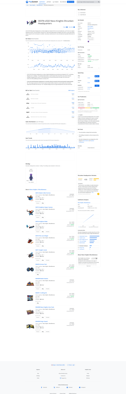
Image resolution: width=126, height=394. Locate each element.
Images (64, 27)
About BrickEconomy (63, 373)
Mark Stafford (86, 140)
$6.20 (73, 237)
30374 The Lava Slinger (41, 236)
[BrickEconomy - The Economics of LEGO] (32, 2)
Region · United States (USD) (59, 364)
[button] (70, 40)
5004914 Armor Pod (41, 264)
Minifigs (38, 375)
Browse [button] (43, 1)
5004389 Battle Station (41, 278)
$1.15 (73, 281)
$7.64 (73, 294)
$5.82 (73, 209)
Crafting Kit (82, 249)
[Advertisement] (50, 12)
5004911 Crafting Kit (41, 293)
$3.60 (73, 309)
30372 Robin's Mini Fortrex (43, 193)
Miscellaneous (39, 5)
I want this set (66, 203)
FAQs (88, 373)
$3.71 (73, 195)
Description (71, 27)
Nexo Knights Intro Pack (84, 239)
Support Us (64, 378)
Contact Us (63, 375)
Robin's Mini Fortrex (83, 236)
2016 (39, 196)
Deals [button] (49, 1)
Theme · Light (72, 364)
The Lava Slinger (82, 241)
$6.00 (73, 252)
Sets (27, 5)
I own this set (66, 201)
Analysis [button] (56, 1)
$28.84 (72, 266)
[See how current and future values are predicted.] (98, 67)
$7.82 (73, 223)
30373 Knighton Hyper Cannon (44, 207)
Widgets (88, 375)
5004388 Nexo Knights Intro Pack (44, 307)
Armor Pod (82, 247)
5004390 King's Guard (41, 321)
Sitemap (88, 378)
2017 (39, 225)
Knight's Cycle (82, 237)
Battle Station (82, 242)
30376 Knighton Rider (41, 221)
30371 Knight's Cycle (41, 250)
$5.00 (73, 324)
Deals (38, 378)
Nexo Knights (32, 5)
